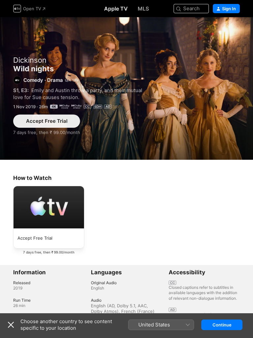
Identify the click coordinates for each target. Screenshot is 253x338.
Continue (222, 324)
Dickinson (29, 60)
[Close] (11, 325)
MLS (143, 8)
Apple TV (116, 8)
